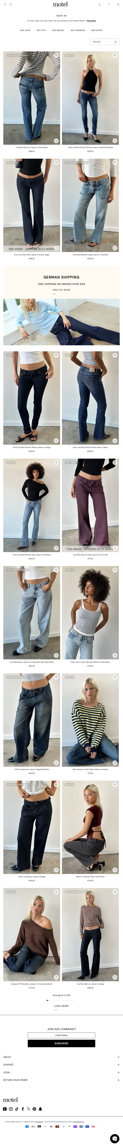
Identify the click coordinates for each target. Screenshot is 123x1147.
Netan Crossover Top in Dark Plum (90, 876)
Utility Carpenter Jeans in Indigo (31, 876)
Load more (61, 1006)
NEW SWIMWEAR (78, 30)
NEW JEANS (25, 30)
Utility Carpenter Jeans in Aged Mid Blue (32, 769)
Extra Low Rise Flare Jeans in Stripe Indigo (31, 255)
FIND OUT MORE (61, 290)
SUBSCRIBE (61, 1043)
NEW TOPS (41, 30)
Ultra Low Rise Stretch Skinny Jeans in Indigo (32, 447)
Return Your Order (15, 1080)
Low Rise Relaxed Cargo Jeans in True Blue (90, 255)
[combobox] (11, 4)
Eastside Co (39, 1122)
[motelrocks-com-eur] (60, 4)
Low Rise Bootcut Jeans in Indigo (90, 984)
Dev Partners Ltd (79, 1122)
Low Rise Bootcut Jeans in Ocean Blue (32, 147)
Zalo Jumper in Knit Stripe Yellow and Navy (90, 769)
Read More (91, 21)
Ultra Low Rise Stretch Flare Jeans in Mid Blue (32, 555)
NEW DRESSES (58, 30)
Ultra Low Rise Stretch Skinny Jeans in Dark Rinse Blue (90, 147)
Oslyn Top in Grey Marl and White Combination (90, 662)
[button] (56, 55)
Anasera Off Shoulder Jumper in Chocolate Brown (31, 984)
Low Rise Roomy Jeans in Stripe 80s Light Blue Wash (32, 662)
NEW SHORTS (97, 30)
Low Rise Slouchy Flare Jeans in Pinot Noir (90, 555)
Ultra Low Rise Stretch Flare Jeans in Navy (90, 447)
